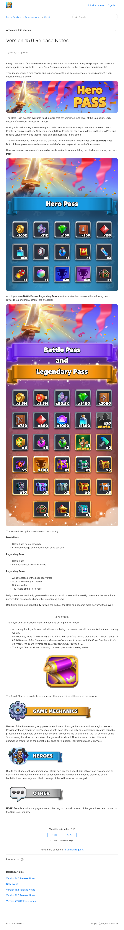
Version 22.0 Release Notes (21, 901)
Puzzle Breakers (13, 17)
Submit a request (96, 5)
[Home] (9, 6)
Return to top (13, 859)
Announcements (33, 17)
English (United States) (103, 923)
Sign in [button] (111, 5)
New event (12, 884)
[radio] (54, 835)
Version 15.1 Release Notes (20, 889)
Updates (48, 17)
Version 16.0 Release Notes (20, 895)
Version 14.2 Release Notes (21, 878)
